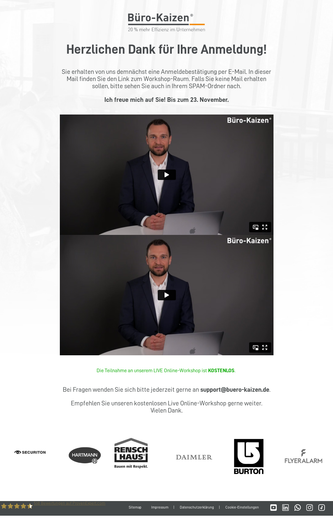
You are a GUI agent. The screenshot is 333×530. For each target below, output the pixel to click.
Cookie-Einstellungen (242, 507)
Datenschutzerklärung (197, 507)
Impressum (159, 507)
